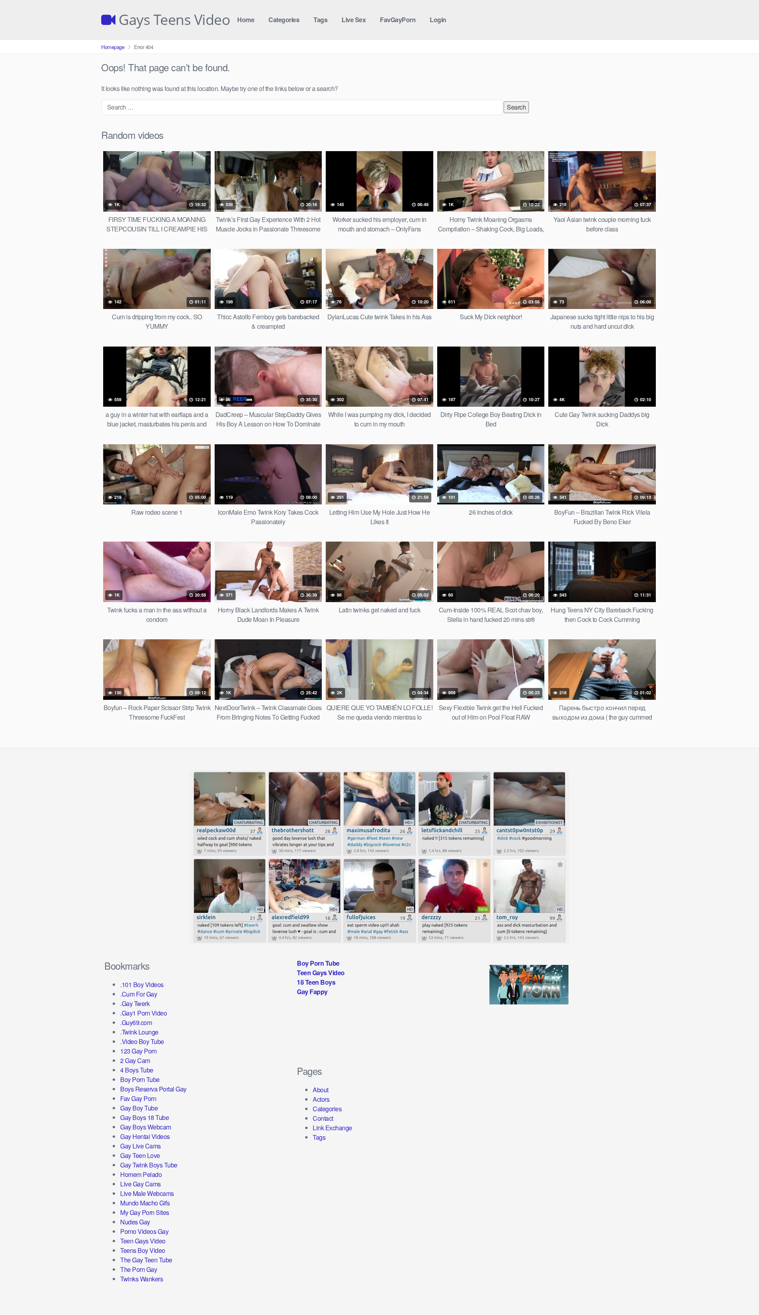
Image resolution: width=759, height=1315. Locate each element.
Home (245, 19)
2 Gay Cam (135, 1060)
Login (438, 19)
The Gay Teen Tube (146, 1259)
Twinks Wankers (141, 1278)
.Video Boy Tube (142, 1041)
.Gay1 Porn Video (143, 1013)
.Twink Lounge (139, 1031)
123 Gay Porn (138, 1050)
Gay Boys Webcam (145, 1126)
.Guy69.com (136, 1022)
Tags (320, 19)
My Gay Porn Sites (144, 1212)
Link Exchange (332, 1127)
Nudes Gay (135, 1221)
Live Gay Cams (140, 1183)
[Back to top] (737, 1289)
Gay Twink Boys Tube (148, 1164)
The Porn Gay (138, 1269)
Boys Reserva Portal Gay (153, 1088)
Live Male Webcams (147, 1193)
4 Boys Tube (136, 1069)
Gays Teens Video (172, 20)
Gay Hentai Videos (145, 1136)
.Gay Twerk (134, 1003)
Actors (321, 1099)
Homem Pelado (141, 1174)
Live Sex (354, 19)
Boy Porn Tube (140, 1079)
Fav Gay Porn (138, 1098)
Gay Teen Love (140, 1155)
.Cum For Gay (138, 994)
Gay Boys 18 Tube (144, 1117)
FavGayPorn (397, 19)
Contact (323, 1118)
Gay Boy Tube (139, 1107)
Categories (283, 19)
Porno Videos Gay (144, 1231)
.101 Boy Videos (142, 984)
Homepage (112, 47)
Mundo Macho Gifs (145, 1202)
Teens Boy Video (142, 1250)
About (321, 1089)
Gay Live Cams (140, 1145)
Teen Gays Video (143, 1240)
